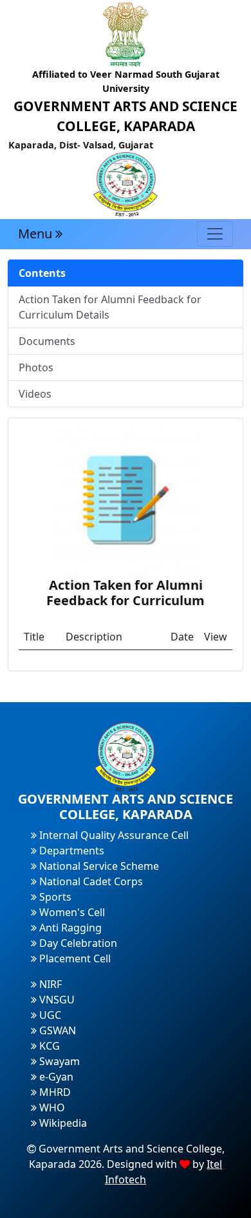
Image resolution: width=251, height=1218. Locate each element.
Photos (36, 367)
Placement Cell (74, 958)
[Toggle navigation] (215, 234)
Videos (35, 394)
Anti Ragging (69, 928)
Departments (70, 850)
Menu (36, 233)
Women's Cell (71, 912)
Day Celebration (77, 943)
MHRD (54, 1092)
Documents (47, 341)
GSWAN (56, 1030)
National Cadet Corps (90, 881)
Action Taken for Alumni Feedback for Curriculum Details (110, 307)
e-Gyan (55, 1077)
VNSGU (56, 1000)
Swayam (58, 1061)
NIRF (49, 984)
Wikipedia (62, 1123)
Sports (54, 897)
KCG (48, 1046)
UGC (49, 1015)
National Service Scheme (98, 866)
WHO (51, 1107)
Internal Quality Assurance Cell (113, 835)
